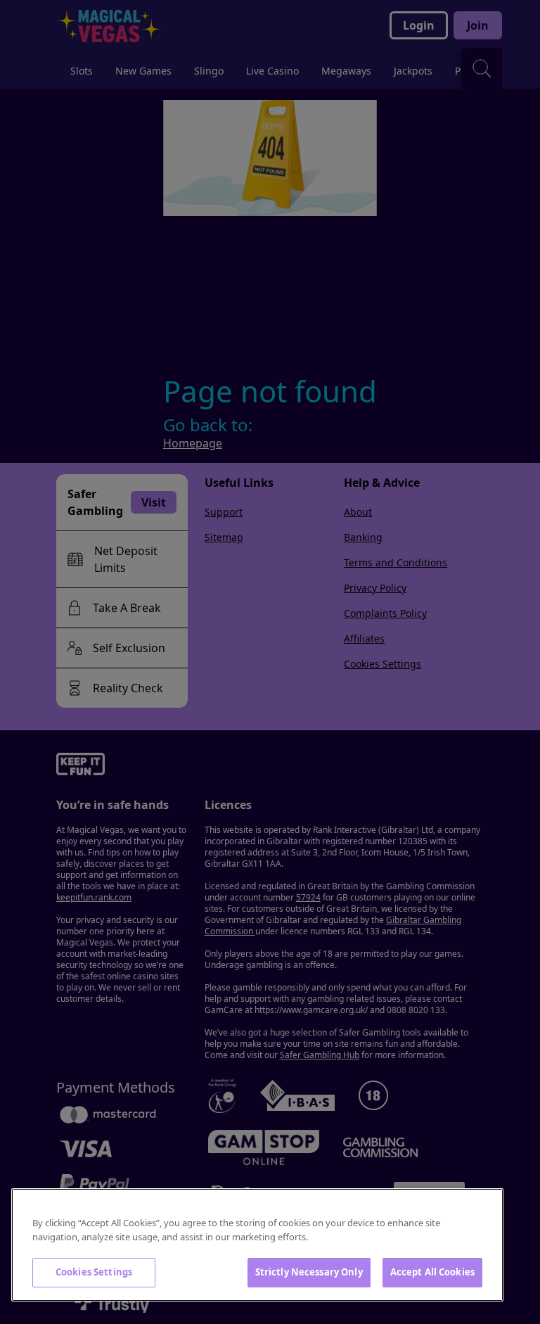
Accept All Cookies (432, 1272)
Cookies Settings (94, 1272)
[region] (257, 1244)
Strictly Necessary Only (309, 1272)
